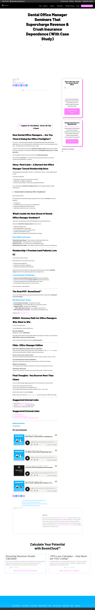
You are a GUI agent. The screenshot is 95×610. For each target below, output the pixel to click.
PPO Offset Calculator (70, 5)
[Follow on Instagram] (21, 85)
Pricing (77, 5)
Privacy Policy (34, 605)
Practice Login (65, 1)
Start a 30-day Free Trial (87, 5)
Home (40, 5)
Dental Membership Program (26, 403)
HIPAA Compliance (43, 605)
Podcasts (52, 5)
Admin (49, 605)
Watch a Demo (78, 1)
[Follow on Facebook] (14, 85)
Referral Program (16, 605)
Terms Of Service (25, 605)
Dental (17, 80)
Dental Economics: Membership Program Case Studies (26, 417)
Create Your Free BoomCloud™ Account (64, 524)
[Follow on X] (16, 85)
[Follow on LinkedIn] (27, 85)
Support (72, 1)
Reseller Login (65, 605)
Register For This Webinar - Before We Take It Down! (36, 127)
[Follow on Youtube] (24, 85)
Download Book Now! (72, 111)
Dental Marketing (22, 405)
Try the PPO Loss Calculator (70, 570)
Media (72, 605)
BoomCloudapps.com (24, 313)
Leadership (77, 605)
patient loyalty (49, 350)
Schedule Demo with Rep (87, 1)
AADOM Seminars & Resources (21, 416)
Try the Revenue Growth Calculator (26, 570)
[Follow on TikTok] (19, 85)
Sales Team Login (57, 605)
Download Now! (72, 141)
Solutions (45, 5)
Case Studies (59, 5)
